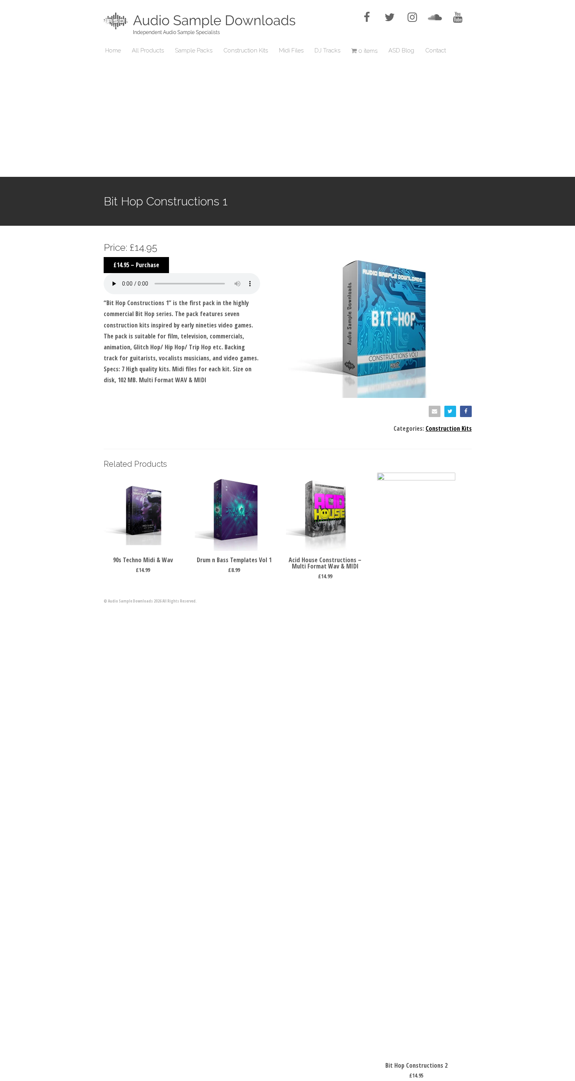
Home (113, 50)
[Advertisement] (287, 118)
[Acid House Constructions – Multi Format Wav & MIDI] (325, 548)
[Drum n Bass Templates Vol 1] (234, 548)
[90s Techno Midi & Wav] (143, 548)
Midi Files (291, 50)
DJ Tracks (327, 50)
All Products (148, 50)
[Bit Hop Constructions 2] (416, 478)
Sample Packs (193, 50)
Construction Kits (245, 50)
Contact (435, 50)
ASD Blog (401, 50)
